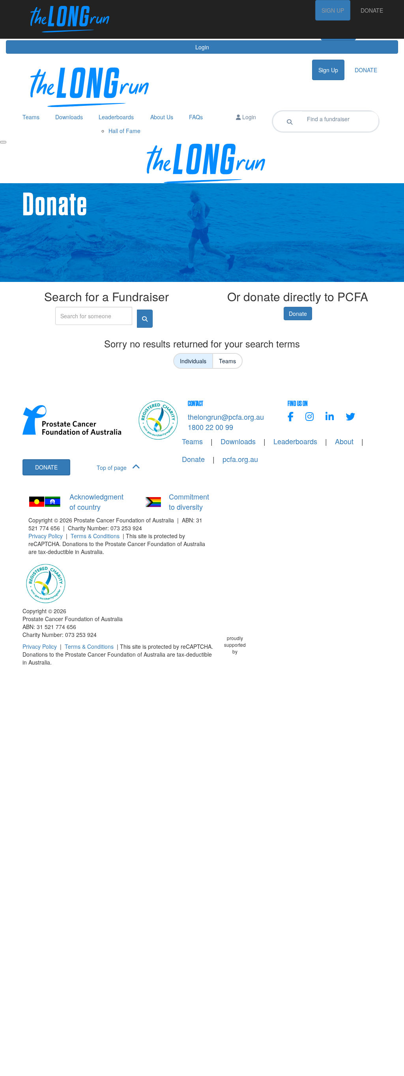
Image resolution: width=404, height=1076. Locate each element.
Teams (227, 361)
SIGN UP (333, 10)
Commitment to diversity (189, 502)
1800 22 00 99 (210, 427)
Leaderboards (295, 441)
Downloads (238, 441)
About (344, 441)
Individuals (193, 361)
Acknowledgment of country (96, 502)
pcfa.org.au (240, 459)
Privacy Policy (45, 536)
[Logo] (66, 19)
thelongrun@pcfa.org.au (226, 416)
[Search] (289, 121)
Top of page (112, 467)
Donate (298, 313)
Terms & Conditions (95, 536)
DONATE (372, 10)
